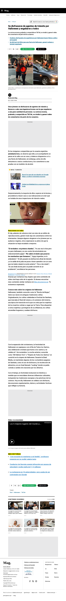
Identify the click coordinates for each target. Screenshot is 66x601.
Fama (46, 572)
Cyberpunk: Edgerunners (54, 15)
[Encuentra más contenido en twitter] (13, 49)
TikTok (23, 492)
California (13, 15)
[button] (12, 441)
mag (14, 595)
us (45, 568)
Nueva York (23, 15)
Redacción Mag (12, 98)
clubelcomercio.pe (17, 592)
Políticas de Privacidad (29, 565)
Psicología (29, 15)
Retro (55, 572)
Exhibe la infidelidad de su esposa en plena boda (36, 185)
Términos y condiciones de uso (31, 562)
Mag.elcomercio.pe (41, 282)
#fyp (42, 273)
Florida (7, 15)
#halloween (11, 275)
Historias (47, 581)
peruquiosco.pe (7, 595)
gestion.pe (27, 592)
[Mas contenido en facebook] (29, 581)
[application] (30, 433)
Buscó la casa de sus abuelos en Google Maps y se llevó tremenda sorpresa (35, 175)
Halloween (17, 492)
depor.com (34, 592)
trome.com (42, 592)
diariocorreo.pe (51, 592)
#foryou (46, 273)
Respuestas (48, 564)
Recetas (56, 577)
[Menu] (2, 10)
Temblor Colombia (38, 15)
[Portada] (7, 565)
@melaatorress (12, 273)
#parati (38, 273)
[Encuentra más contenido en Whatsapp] (17, 49)
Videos (56, 564)
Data (55, 568)
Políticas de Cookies (29, 567)
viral (11, 492)
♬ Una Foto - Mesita (19, 275)
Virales (47, 577)
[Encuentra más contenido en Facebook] (10, 49)
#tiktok (50, 273)
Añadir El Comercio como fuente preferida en (44, 21)
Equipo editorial (6, 566)
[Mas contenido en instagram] (36, 581)
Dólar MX (45, 15)
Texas (18, 15)
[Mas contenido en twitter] (33, 581)
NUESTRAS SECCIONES (49, 562)
